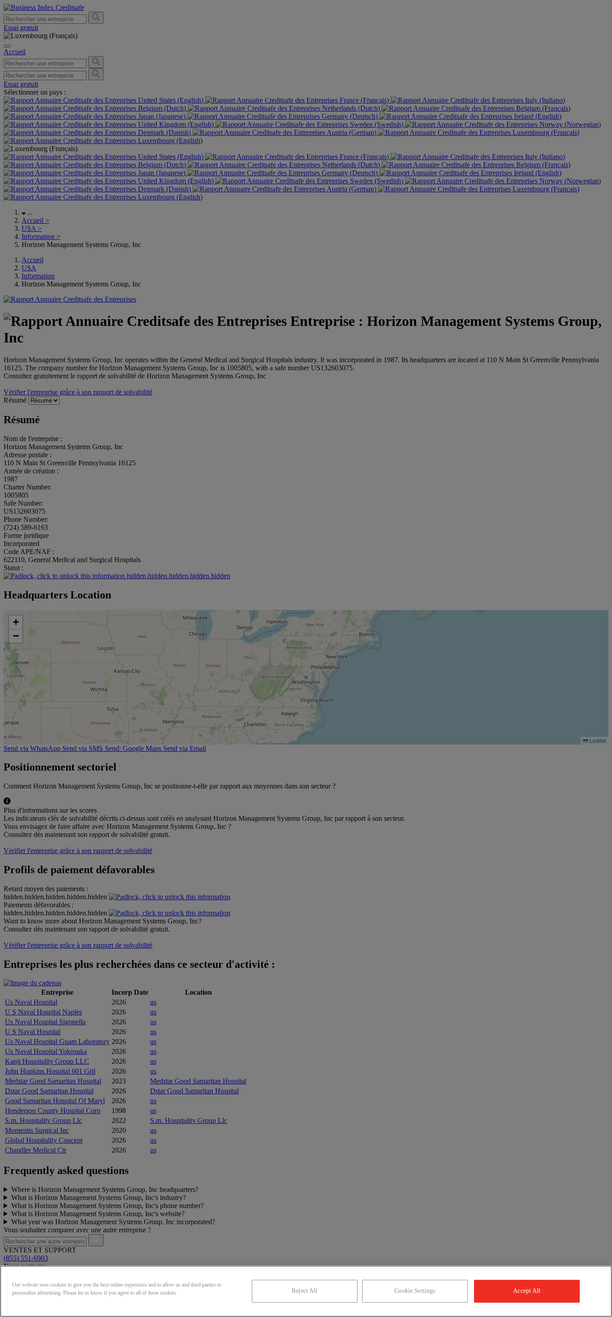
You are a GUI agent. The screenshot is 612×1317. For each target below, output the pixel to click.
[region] (306, 1291)
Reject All (304, 1290)
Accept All (526, 1290)
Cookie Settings (414, 1290)
